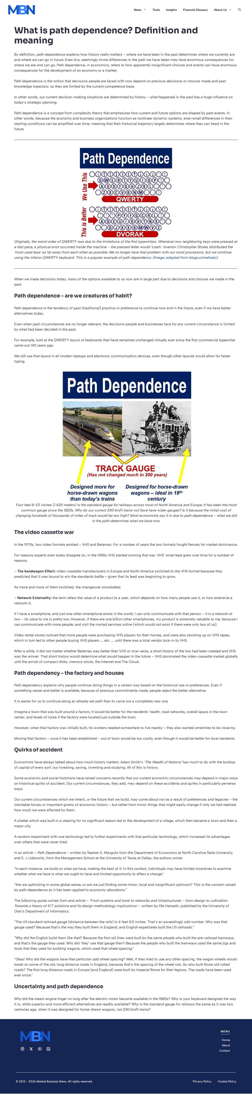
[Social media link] (22, 1049)
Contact (224, 1050)
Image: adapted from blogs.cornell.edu (185, 257)
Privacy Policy (202, 1081)
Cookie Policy (227, 1081)
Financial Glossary (195, 10)
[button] (239, 10)
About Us (220, 10)
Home (226, 1040)
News (137, 10)
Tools (156, 10)
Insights (171, 10)
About (226, 1045)
